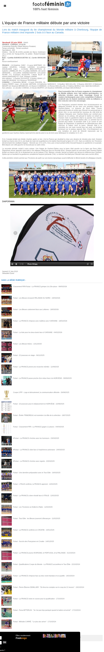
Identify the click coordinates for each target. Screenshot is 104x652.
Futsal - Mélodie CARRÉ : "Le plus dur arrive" (29, 622)
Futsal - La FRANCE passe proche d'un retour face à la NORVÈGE (37, 378)
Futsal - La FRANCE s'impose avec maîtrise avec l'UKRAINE (35, 321)
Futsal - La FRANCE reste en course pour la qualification (34, 599)
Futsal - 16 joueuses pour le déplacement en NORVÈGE (33, 404)
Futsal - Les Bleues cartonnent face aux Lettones (31, 309)
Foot (21, 638)
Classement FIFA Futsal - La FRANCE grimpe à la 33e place (35, 287)
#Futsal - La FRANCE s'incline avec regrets (29, 461)
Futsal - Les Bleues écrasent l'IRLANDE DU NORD (31, 298)
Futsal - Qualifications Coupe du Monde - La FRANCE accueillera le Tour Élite (41, 564)
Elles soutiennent (23, 635)
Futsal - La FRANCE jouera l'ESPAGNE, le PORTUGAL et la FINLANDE (39, 553)
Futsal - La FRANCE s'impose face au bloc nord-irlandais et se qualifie (39, 576)
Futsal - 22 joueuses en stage (24, 355)
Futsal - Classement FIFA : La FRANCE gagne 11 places (33, 427)
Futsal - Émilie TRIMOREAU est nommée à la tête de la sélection (37, 415)
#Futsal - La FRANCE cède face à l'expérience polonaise (34, 450)
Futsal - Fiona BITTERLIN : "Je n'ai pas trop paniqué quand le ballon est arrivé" (42, 610)
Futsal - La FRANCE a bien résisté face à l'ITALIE (31, 496)
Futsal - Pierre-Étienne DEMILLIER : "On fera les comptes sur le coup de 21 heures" (43, 587)
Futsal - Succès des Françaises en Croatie (28, 541)
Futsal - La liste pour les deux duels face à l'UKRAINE (32, 332)
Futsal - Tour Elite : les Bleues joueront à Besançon (32, 518)
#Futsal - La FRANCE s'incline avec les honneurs (31, 438)
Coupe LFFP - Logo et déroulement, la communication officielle (36, 392)
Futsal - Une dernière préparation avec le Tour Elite (32, 473)
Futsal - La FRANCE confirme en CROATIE (29, 530)
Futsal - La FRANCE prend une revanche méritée (31, 367)
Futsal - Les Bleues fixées (22, 344)
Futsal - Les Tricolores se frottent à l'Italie (28, 507)
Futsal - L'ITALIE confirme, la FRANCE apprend (30, 484)
